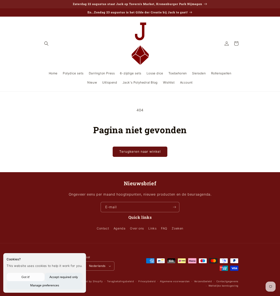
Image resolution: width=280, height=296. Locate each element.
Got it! (25, 277)
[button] (46, 43)
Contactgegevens (227, 281)
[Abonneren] (174, 207)
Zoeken (177, 228)
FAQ (164, 228)
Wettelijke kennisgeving (223, 285)
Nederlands (97, 266)
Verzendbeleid (203, 281)
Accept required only (63, 277)
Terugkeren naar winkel (140, 151)
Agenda (120, 228)
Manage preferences (44, 285)
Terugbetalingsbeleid (120, 281)
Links (152, 228)
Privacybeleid (147, 281)
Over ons (137, 228)
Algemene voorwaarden (175, 281)
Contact (103, 228)
